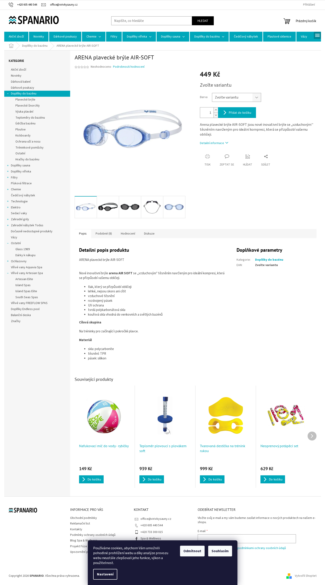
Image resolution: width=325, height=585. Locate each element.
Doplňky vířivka (21, 171)
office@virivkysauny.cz (155, 519)
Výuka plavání (24, 111)
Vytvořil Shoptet (306, 576)
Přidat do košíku (240, 113)
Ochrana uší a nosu (27, 141)
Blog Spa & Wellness (83, 540)
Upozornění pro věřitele (86, 552)
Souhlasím (220, 551)
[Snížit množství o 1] (216, 115)
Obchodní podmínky (83, 518)
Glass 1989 (22, 249)
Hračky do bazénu (27, 159)
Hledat (202, 21)
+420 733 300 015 (151, 532)
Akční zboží (18, 69)
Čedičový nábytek (23, 195)
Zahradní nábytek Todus (27, 225)
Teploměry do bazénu (30, 117)
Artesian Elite (24, 279)
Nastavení (105, 574)
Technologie (19, 201)
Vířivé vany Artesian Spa (27, 273)
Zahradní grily (20, 219)
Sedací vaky (19, 213)
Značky (16, 321)
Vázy (14, 237)
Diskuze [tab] (149, 233)
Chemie (16, 189)
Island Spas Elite (26, 291)
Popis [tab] (83, 233)
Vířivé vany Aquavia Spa (26, 267)
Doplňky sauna (20, 165)
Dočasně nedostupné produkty (31, 231)
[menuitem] (16, 37)
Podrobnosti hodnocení (129, 67)
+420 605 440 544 (151, 525)
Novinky (16, 75)
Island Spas (23, 285)
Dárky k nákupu (25, 255)
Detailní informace (212, 143)
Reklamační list (80, 523)
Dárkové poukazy (22, 88)
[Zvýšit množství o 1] (216, 110)
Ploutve (20, 129)
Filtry (14, 177)
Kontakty (76, 529)
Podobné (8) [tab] (104, 233)
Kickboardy (23, 135)
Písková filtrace (21, 183)
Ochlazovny (19, 261)
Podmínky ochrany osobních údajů (92, 535)
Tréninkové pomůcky (29, 147)
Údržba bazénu (25, 123)
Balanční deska (21, 315)
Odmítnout (192, 551)
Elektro (16, 207)
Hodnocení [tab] (128, 233)
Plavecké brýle (25, 99)
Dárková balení (21, 82)
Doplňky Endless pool (25, 309)
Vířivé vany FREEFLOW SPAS (29, 303)
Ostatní (20, 153)
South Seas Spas (26, 297)
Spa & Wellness (150, 538)
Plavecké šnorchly (27, 105)
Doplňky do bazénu (23, 93)
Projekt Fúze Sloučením (86, 546)
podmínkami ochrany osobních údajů (261, 548)
